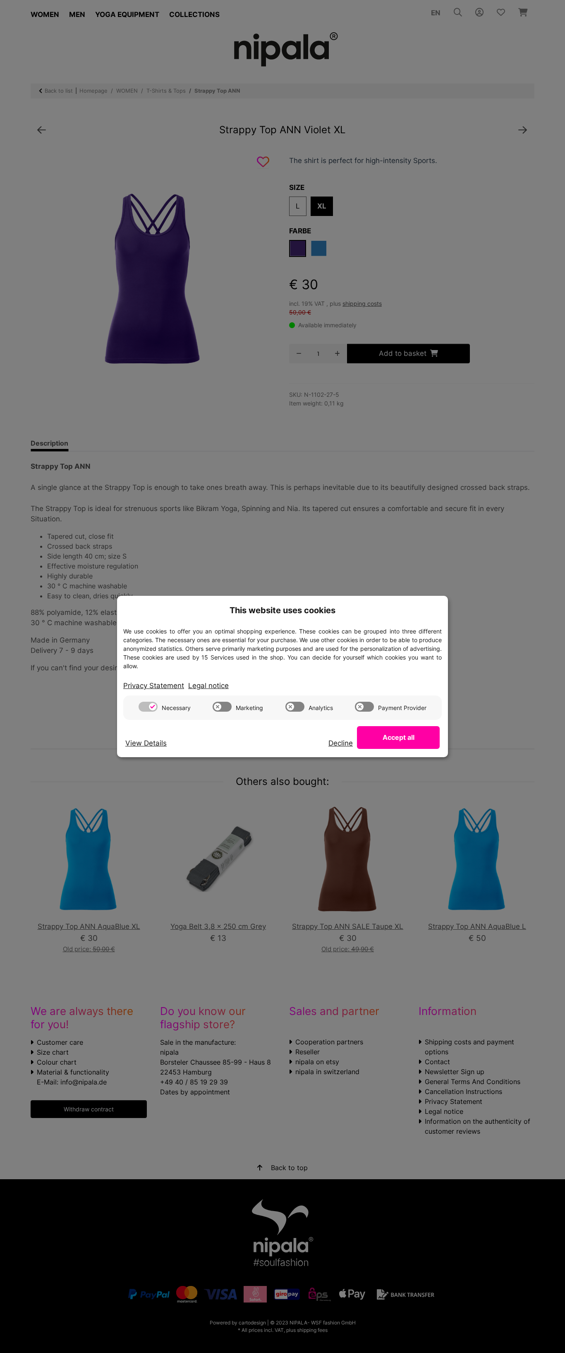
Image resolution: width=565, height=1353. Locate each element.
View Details (146, 743)
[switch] (148, 707)
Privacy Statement (153, 685)
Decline (340, 743)
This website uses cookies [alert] (282, 610)
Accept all (398, 737)
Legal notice (208, 685)
